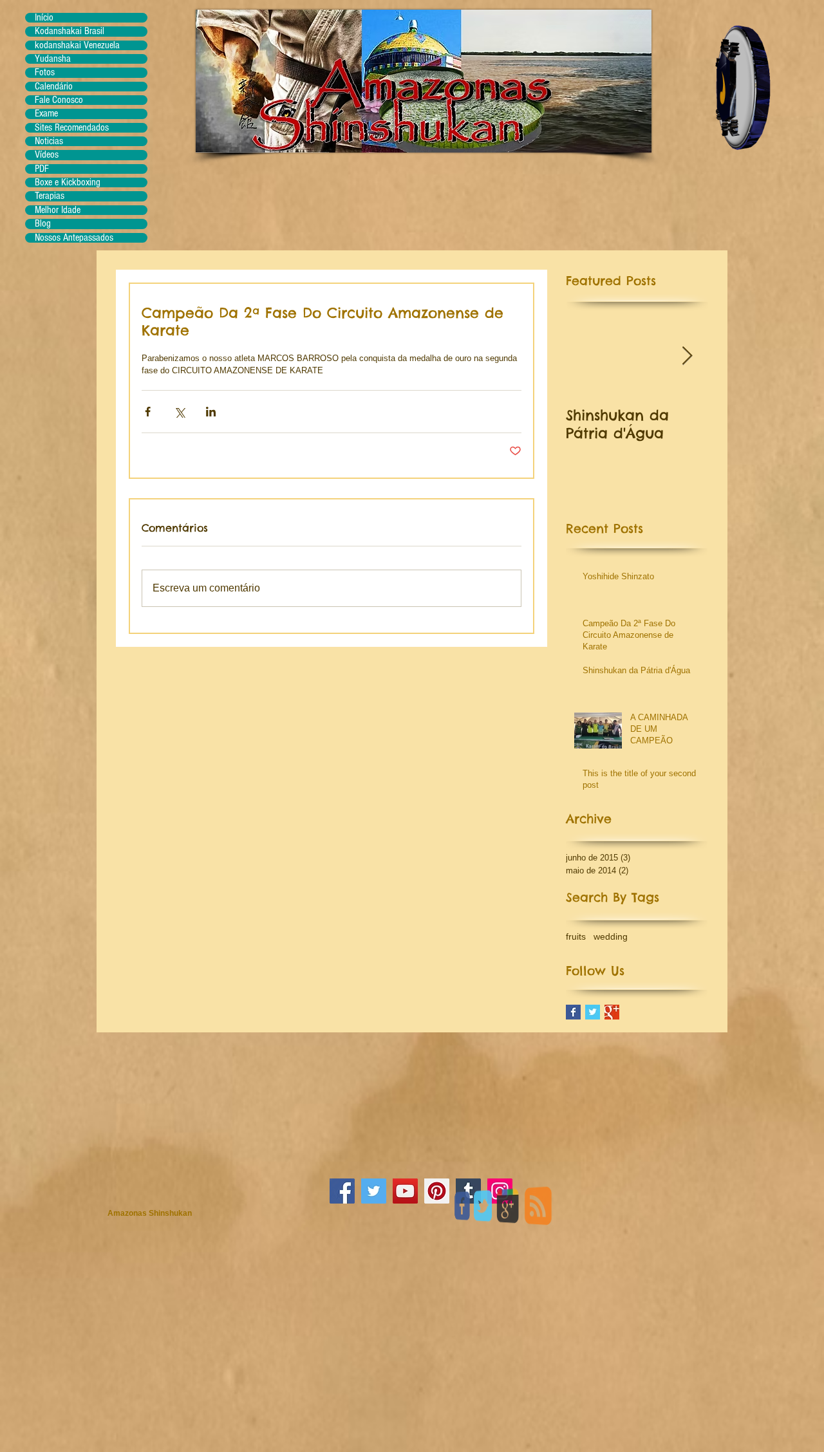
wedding (611, 936)
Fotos (45, 72)
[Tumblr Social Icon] (468, 1191)
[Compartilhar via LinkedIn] (211, 411)
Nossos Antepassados (74, 238)
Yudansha (53, 59)
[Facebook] (342, 1191)
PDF (42, 169)
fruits (576, 936)
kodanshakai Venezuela (77, 45)
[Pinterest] (436, 1191)
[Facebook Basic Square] (573, 1012)
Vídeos (47, 155)
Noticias (49, 141)
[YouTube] (405, 1191)
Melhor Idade (57, 210)
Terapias (49, 196)
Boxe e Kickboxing (67, 182)
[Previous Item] (586, 357)
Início (44, 18)
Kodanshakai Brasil (69, 31)
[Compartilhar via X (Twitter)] (179, 411)
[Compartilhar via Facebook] (148, 411)
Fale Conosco (59, 100)
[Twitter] (373, 1191)
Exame (46, 113)
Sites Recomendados (72, 128)
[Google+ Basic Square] (611, 1012)
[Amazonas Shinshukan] (499, 1191)
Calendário (54, 86)
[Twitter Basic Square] (592, 1012)
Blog (43, 223)
